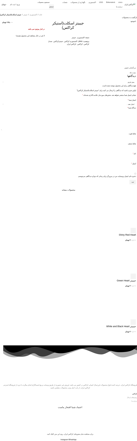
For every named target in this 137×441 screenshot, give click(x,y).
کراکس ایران (71, 44)
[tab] (133, 73)
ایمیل (133, 163)
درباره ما (134, 401)
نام (134, 153)
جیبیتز (25, 15)
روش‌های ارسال (132, 397)
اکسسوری (33, 15)
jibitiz (81, 41)
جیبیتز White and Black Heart (121, 326)
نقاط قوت (132, 134)
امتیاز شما (132, 100)
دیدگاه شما (131, 108)
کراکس (80, 44)
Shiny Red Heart (127, 234)
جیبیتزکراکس (58, 41)
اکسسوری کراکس (70, 41)
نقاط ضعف (132, 144)
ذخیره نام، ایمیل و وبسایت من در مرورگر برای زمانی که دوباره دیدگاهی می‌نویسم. (107, 176)
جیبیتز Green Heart (126, 280)
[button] (133, 230)
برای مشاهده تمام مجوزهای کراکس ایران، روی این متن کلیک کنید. (70, 434)
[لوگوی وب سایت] (129, 4)
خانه (40, 15)
